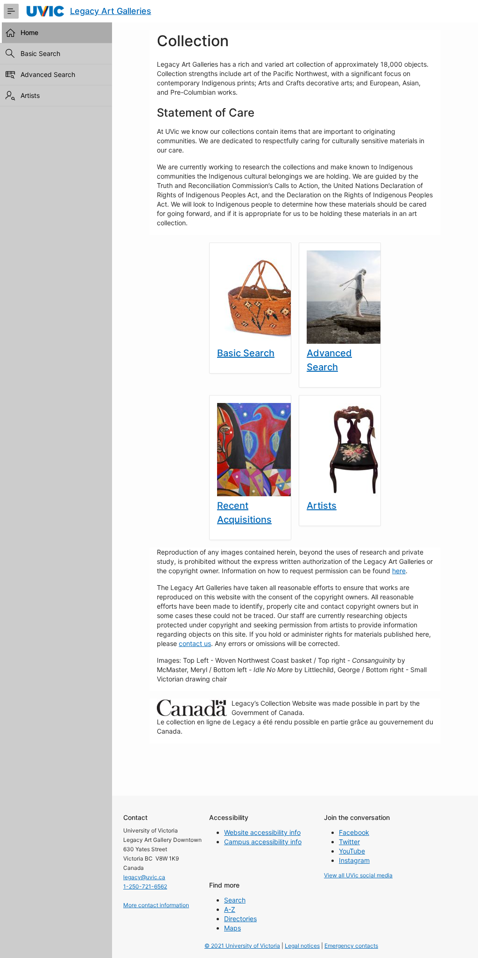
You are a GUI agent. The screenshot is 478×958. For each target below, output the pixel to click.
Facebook (354, 832)
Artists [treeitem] (30, 95)
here (399, 571)
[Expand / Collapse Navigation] (11, 11)
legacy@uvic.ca (144, 877)
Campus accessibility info (263, 842)
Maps (232, 928)
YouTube (352, 851)
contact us (195, 643)
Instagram (354, 860)
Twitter (349, 842)
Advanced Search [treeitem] (48, 74)
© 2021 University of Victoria (242, 945)
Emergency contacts (351, 945)
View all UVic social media (358, 875)
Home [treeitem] (29, 32)
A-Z (229, 909)
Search (235, 900)
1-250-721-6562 (145, 886)
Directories (240, 919)
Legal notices (302, 945)
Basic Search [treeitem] (40, 53)
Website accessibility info (262, 832)
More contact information (156, 905)
